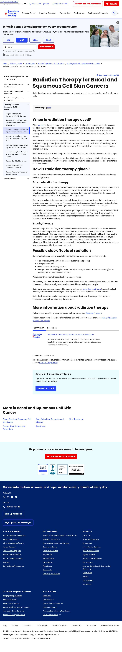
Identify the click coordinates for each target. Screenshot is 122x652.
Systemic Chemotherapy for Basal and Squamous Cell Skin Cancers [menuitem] (16, 138)
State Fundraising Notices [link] (110, 625)
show (49, 108)
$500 (48, 40)
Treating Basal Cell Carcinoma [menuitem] (16, 161)
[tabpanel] (76, 341)
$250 (35, 40)
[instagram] (8, 497)
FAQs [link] (5, 625)
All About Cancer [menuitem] (29, 13)
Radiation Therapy (93, 313)
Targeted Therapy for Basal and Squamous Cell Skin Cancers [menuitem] (17, 146)
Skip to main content (9, 1)
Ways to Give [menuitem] (65, 13)
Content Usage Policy (48, 362)
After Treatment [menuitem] (9, 179)
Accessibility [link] (76, 625)
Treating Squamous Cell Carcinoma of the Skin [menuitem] (14, 166)
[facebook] (11, 497)
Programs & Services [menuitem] (47, 13)
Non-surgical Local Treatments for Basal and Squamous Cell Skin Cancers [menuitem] (16, 122)
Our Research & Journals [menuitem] (98, 13)
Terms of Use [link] (91, 625)
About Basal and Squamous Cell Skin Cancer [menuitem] (14, 85)
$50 (8, 40)
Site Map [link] (15, 625)
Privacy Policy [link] (28, 625)
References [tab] (52, 327)
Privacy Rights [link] (43, 625)
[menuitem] (12, 13)
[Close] (117, 22)
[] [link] (49, 108)
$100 (22, 40)
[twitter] (4, 497)
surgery (41, 125)
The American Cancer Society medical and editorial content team (71, 334)
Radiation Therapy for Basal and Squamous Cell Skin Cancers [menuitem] (17, 130)
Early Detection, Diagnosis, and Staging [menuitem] (13, 99)
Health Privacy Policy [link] (60, 625)
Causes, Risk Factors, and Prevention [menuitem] (13, 92)
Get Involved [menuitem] (79, 13)
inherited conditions (92, 289)
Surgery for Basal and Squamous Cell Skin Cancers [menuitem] (16, 115)
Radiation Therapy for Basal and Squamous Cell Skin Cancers (24, 66)
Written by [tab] (39, 327)
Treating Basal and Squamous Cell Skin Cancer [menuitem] (11, 106)
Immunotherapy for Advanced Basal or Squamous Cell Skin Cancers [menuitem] (16, 154)
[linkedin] (15, 497)
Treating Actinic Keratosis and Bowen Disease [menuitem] (16, 173)
